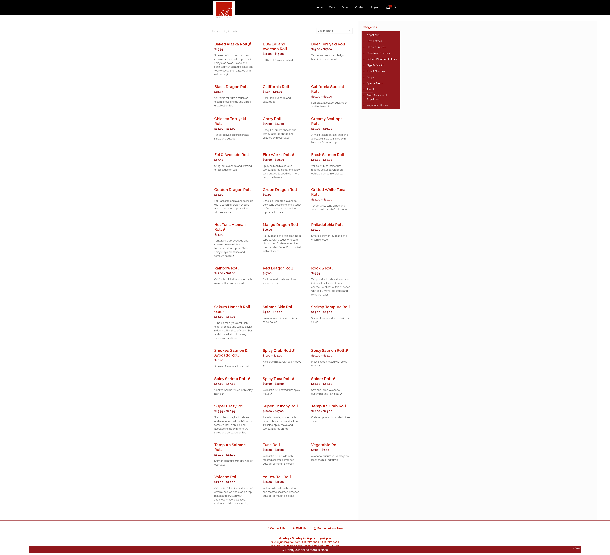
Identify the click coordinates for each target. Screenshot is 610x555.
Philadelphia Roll (327, 224)
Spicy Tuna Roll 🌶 (278, 378)
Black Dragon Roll (231, 86)
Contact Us (277, 528)
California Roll (276, 86)
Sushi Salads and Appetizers (377, 97)
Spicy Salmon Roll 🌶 (329, 350)
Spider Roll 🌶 (323, 378)
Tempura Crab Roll (328, 406)
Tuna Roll (271, 445)
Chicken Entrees (376, 47)
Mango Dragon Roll (280, 224)
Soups (370, 77)
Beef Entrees (374, 41)
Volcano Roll (226, 477)
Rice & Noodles (376, 71)
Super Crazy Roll (229, 406)
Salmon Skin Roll (278, 307)
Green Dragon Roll (280, 189)
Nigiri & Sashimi (376, 65)
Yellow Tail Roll (277, 477)
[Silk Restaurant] (224, 10)
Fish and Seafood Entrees (382, 59)
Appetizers (373, 35)
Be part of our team (330, 528)
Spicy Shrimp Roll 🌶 (232, 378)
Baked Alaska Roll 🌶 (232, 44)
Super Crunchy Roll (280, 406)
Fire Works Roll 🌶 (278, 154)
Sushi (370, 89)
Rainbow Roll (226, 268)
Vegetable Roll (325, 445)
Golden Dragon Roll (232, 189)
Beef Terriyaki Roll (328, 44)
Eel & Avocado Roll (231, 154)
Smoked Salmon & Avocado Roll (231, 353)
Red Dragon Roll (278, 268)
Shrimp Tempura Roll (330, 307)
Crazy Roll (272, 118)
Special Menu (375, 83)
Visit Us (301, 528)
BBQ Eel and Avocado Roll (275, 46)
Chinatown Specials (378, 53)
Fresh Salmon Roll (327, 154)
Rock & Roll (322, 268)
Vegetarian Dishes (377, 105)
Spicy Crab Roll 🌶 (279, 350)
